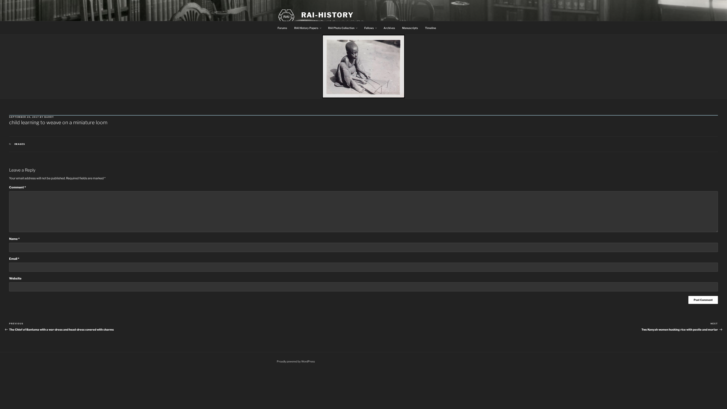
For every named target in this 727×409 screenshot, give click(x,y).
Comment (17, 187)
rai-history (327, 15)
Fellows (369, 28)
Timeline (430, 28)
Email (14, 259)
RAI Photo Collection (341, 28)
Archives (389, 28)
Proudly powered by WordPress (296, 361)
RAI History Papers (306, 28)
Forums (282, 28)
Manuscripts (410, 28)
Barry (49, 117)
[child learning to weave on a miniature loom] (363, 66)
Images (19, 144)
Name (14, 239)
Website (15, 278)
